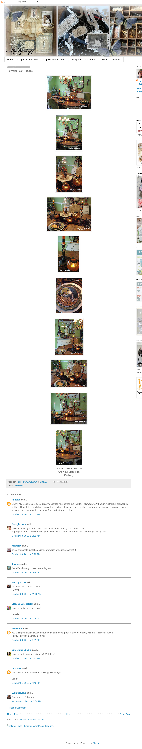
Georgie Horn (19, 524)
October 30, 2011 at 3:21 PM (26, 640)
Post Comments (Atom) (32, 719)
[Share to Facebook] (65, 482)
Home (10, 59)
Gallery (103, 59)
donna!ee (16, 546)
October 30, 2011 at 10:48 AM (26, 572)
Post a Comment (17, 708)
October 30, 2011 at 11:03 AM (26, 594)
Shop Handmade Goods (54, 59)
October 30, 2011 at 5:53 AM (26, 514)
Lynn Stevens (19, 693)
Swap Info (116, 59)
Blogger (96, 743)
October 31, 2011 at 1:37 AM (26, 658)
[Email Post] (53, 482)
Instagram (76, 59)
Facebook (90, 59)
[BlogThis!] (60, 482)
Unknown (17, 668)
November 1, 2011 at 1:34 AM (26, 701)
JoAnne (16, 564)
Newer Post (13, 714)
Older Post (125, 714)
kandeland (17, 628)
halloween (19, 486)
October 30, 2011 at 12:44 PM (26, 618)
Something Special (22, 650)
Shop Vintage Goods (27, 59)
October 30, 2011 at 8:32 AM (26, 536)
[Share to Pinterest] (67, 482)
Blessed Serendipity (22, 604)
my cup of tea (19, 582)
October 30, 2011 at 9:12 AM (26, 554)
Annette (16, 499)
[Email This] (58, 482)
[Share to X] (62, 482)
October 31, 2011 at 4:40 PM (26, 683)
